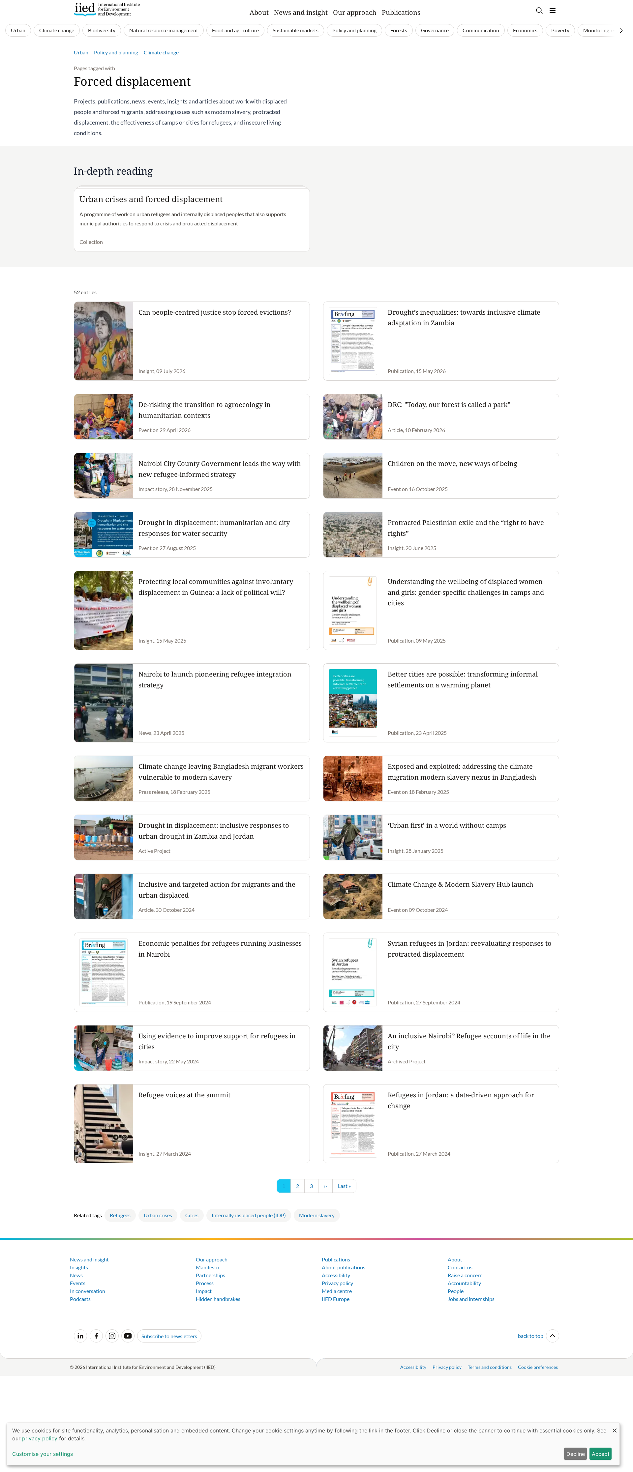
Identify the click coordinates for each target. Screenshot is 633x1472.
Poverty (560, 30)
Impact (204, 1291)
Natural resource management (163, 30)
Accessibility (336, 1275)
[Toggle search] (539, 10)
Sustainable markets (295, 30)
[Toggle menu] (552, 10)
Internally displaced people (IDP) (249, 1215)
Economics (525, 30)
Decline (575, 1454)
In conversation (87, 1291)
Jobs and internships (471, 1299)
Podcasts (80, 1299)
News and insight (301, 12)
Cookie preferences (538, 1367)
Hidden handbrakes (218, 1299)
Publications (401, 12)
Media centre (337, 1291)
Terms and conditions (490, 1367)
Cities (191, 1215)
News (76, 1275)
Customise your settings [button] (42, 1454)
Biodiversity (101, 30)
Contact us (460, 1267)
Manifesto (207, 1267)
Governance (435, 30)
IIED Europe (335, 1299)
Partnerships (210, 1275)
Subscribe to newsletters (169, 1336)
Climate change (56, 30)
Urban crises (158, 1215)
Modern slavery (317, 1215)
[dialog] (313, 1444)
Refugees (120, 1215)
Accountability (464, 1283)
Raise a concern (465, 1275)
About (259, 12)
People (456, 1291)
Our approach (355, 12)
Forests (398, 30)
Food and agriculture (235, 30)
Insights (79, 1267)
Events (77, 1283)
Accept (601, 1454)
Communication (481, 30)
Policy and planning (354, 30)
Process (205, 1283)
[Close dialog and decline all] (614, 1427)
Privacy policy (337, 1283)
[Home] (107, 10)
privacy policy (39, 1438)
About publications (343, 1267)
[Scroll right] (621, 30)
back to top (530, 1336)
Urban (18, 30)
